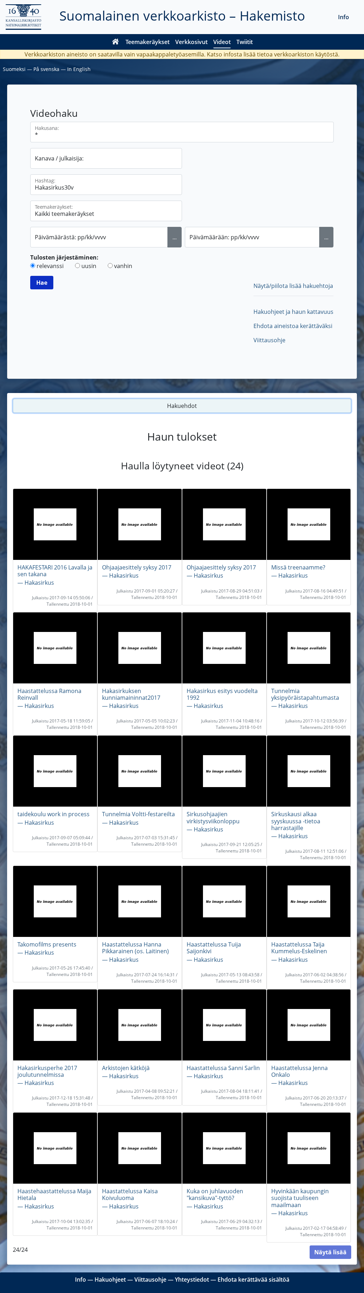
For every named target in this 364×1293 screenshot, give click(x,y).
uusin (88, 266)
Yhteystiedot (192, 1279)
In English (79, 69)
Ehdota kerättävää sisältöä (253, 1279)
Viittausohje (269, 340)
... (174, 237)
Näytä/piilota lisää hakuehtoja (293, 286)
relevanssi (50, 266)
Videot (222, 42)
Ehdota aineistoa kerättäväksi (292, 326)
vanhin (123, 266)
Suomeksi (14, 69)
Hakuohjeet (110, 1279)
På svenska (46, 69)
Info (343, 17)
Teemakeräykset (147, 42)
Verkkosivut (191, 42)
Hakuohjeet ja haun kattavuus (293, 312)
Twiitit (244, 42)
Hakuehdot (182, 406)
